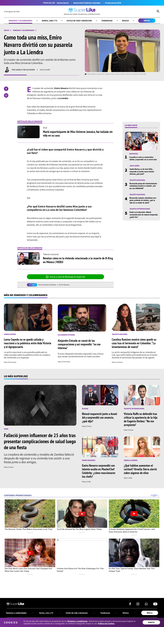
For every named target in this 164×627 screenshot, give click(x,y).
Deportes (133, 154)
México (147, 20)
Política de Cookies (106, 623)
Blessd (85, 409)
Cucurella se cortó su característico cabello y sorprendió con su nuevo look (143, 158)
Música (125, 20)
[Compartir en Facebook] (6, 89)
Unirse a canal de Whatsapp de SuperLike (67, 276)
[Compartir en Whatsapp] (6, 95)
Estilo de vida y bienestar (79, 20)
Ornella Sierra (130, 460)
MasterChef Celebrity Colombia (86, 3)
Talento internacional (140, 209)
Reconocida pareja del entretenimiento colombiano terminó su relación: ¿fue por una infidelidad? (143, 186)
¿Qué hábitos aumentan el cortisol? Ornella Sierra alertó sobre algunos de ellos (140, 469)
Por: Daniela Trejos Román (23, 70)
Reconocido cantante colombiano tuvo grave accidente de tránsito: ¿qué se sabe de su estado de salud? (143, 200)
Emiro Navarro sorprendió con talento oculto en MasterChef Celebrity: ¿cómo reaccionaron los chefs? (98, 471)
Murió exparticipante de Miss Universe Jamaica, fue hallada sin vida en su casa (78, 134)
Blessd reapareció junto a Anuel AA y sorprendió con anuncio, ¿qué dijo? (99, 417)
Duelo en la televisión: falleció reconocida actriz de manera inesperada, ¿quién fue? (144, 214)
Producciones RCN (113, 3)
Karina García (63, 3)
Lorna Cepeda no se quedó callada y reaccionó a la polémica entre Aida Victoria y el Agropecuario (27, 343)
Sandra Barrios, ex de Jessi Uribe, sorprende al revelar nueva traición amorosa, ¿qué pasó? (142, 171)
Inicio (6, 30)
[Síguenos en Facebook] (130, 604)
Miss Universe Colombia (47, 285)
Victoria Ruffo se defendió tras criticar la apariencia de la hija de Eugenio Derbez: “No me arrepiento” (140, 419)
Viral (6, 429)
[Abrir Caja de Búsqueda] (158, 11)
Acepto (151, 622)
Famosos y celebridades (20, 20)
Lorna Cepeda (10, 334)
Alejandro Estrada (66, 335)
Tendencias (106, 20)
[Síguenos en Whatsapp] (146, 604)
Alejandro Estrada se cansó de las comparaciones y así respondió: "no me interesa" (79, 344)
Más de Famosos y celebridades (25, 295)
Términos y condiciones (77, 621)
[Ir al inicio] (15, 604)
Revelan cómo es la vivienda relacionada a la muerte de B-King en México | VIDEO (78, 260)
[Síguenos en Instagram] (137, 604)
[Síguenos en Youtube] (155, 604)
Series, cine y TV (49, 20)
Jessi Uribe (134, 166)
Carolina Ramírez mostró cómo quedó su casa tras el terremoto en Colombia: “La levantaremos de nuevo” (134, 343)
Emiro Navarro (64, 285)
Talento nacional (137, 180)
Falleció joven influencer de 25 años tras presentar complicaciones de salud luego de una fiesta (40, 441)
